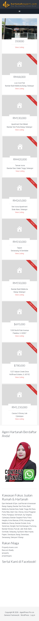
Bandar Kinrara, (7, 529)
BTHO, (21, 520)
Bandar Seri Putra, (19, 506)
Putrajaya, (10, 515)
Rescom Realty (8, 550)
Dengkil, (13, 526)
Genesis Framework (11, 615)
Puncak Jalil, (18, 529)
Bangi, (4, 506)
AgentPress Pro (26, 612)
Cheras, (21, 512)
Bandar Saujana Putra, (18, 518)
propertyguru (7, 556)
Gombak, (5, 532)
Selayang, (13, 532)
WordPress (25, 615)
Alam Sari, (14, 512)
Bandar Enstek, (20, 523)
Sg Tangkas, (27, 515)
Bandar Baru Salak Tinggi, (19, 509)
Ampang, (27, 520)
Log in (32, 615)
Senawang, (6, 537)
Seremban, (25, 535)
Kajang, (9, 506)
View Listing (19, 47)
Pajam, (4, 535)
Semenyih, (18, 515)
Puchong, (33, 526)
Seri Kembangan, (22, 526)
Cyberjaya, (6, 518)
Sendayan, (11, 535)
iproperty (5, 553)
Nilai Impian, (29, 532)
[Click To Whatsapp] (19, 460)
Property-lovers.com (10, 547)
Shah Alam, (28, 529)
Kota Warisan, (13, 520)
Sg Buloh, (20, 532)
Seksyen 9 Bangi (17, 537)
